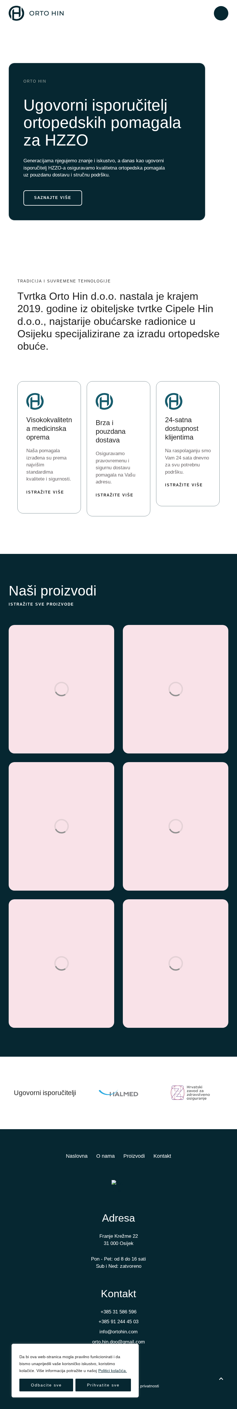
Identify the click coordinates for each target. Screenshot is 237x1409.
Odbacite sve (46, 1385)
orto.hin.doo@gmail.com (118, 1342)
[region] (75, 1370)
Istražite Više (45, 492)
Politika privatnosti (142, 1386)
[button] (221, 13)
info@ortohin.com (118, 1331)
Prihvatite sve (103, 1385)
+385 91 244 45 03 (118, 1321)
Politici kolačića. (112, 1370)
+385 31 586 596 (118, 1312)
